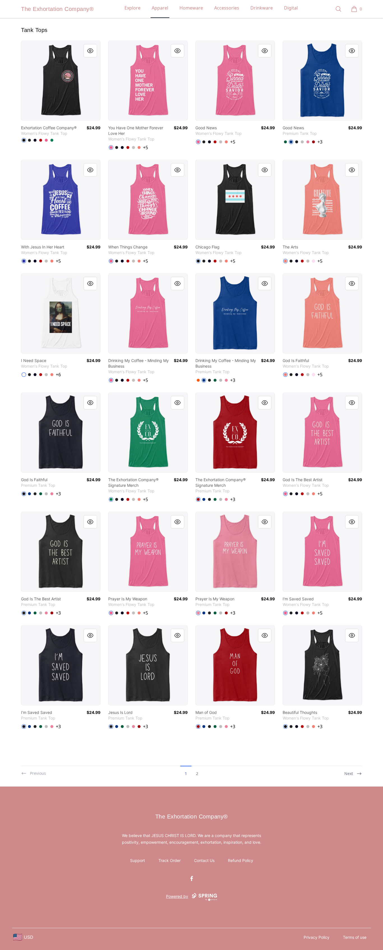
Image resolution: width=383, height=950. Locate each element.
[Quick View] (90, 50)
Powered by (177, 896)
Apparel (160, 8)
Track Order (169, 860)
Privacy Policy (316, 937)
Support (137, 860)
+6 (58, 375)
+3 (319, 142)
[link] (60, 80)
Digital (291, 8)
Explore (132, 8)
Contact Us (204, 860)
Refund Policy (240, 860)
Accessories (226, 8)
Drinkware (261, 8)
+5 (145, 147)
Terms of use (354, 937)
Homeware (191, 8)
